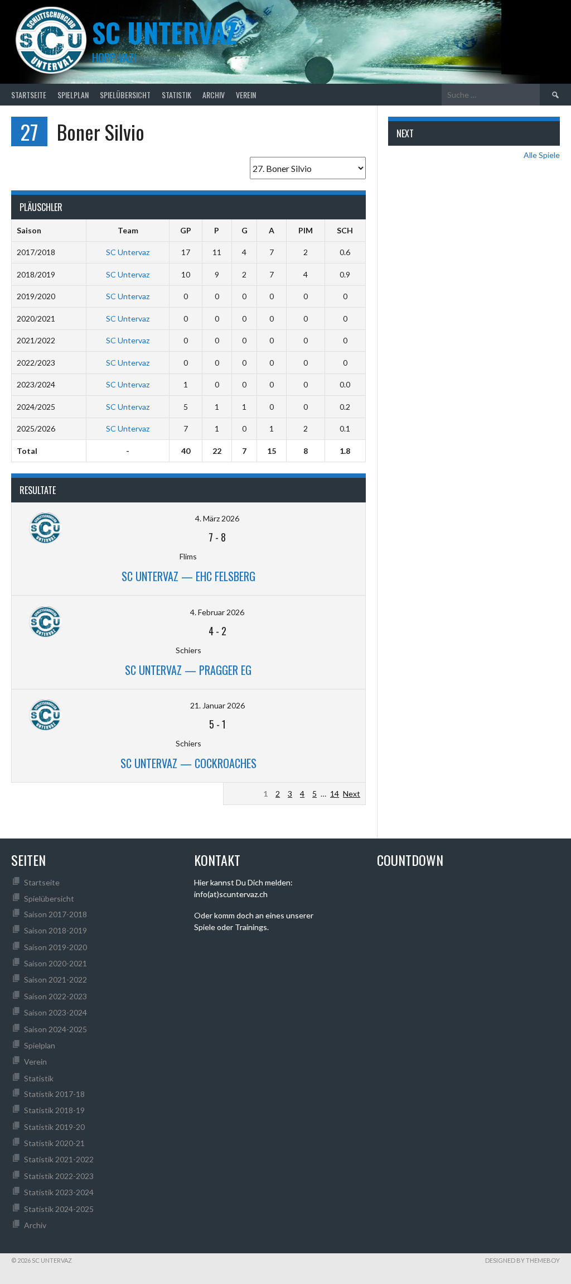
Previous (244, 793)
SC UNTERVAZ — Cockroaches (188, 763)
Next (351, 793)
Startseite (28, 94)
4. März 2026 (217, 518)
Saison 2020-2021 (55, 963)
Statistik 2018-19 (54, 1110)
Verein (246, 94)
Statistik (176, 94)
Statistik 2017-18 (54, 1094)
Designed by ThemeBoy (522, 1260)
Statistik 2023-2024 (59, 1192)
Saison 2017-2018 (55, 914)
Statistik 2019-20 (54, 1127)
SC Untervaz (127, 252)
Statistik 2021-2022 (59, 1159)
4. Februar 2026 (217, 612)
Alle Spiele (542, 155)
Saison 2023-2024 (55, 1012)
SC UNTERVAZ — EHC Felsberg (188, 576)
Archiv (213, 94)
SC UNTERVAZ (164, 32)
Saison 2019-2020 (55, 947)
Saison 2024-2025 (55, 1029)
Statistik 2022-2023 (59, 1176)
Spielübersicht (125, 94)
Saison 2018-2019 (55, 930)
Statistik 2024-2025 (59, 1209)
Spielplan (73, 94)
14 (334, 793)
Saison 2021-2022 (55, 979)
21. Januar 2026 (217, 705)
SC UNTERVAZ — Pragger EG (188, 670)
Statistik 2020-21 (54, 1143)
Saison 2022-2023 (55, 996)
